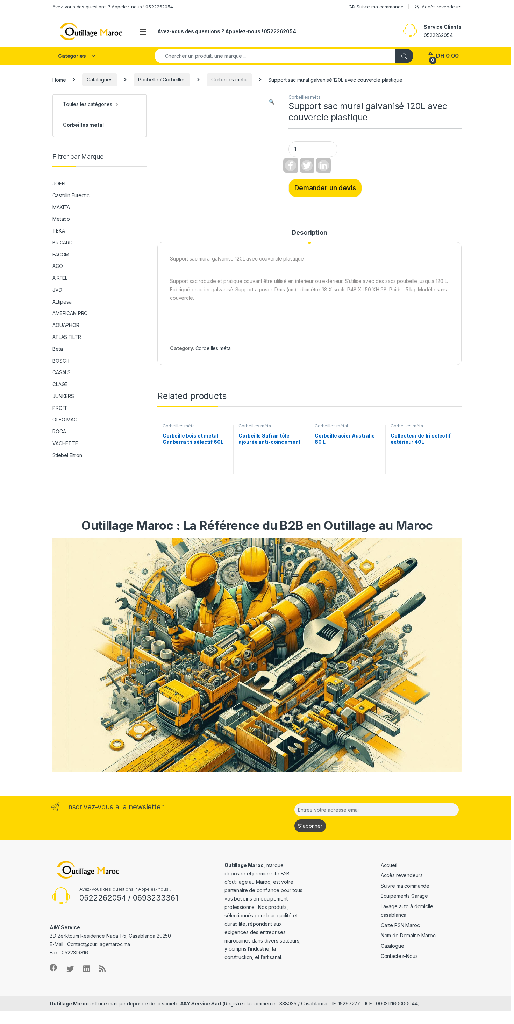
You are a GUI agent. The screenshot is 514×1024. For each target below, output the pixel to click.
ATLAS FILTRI (67, 337)
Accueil (389, 865)
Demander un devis (325, 188)
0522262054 (438, 35)
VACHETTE (65, 443)
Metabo (61, 219)
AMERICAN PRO (70, 313)
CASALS (61, 372)
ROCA (59, 431)
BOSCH (60, 361)
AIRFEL (59, 278)
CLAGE (59, 384)
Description (309, 232)
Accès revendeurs (442, 6)
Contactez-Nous (399, 956)
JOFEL (59, 183)
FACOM (60, 254)
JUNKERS (63, 396)
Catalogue (392, 946)
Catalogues (100, 80)
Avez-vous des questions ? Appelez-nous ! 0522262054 (112, 6)
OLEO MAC (64, 419)
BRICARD (62, 243)
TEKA (58, 231)
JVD (57, 290)
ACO (57, 266)
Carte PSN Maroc (400, 925)
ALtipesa (62, 302)
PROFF (60, 408)
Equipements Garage (404, 896)
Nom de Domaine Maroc (408, 935)
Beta (57, 349)
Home (59, 80)
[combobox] (275, 56)
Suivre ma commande (380, 6)
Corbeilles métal (229, 80)
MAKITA (61, 207)
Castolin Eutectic (71, 195)
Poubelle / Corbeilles (162, 80)
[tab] (309, 235)
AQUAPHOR (65, 325)
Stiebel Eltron (67, 455)
